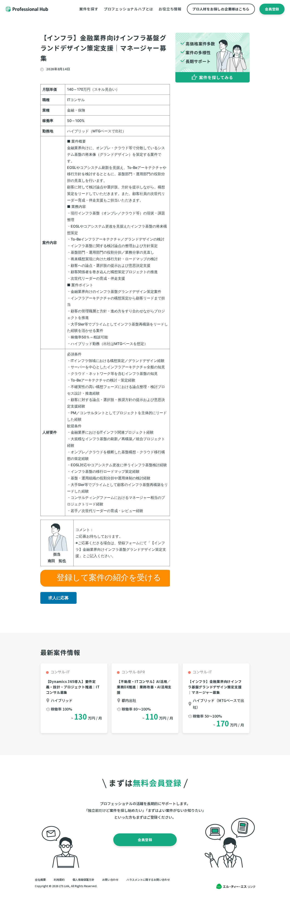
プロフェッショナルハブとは (128, 9)
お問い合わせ (110, 879)
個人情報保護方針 (83, 879)
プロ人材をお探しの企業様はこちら (220, 9)
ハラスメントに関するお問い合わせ (148, 879)
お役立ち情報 (170, 9)
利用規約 (59, 879)
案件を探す (88, 9)
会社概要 (40, 879)
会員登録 (272, 9)
